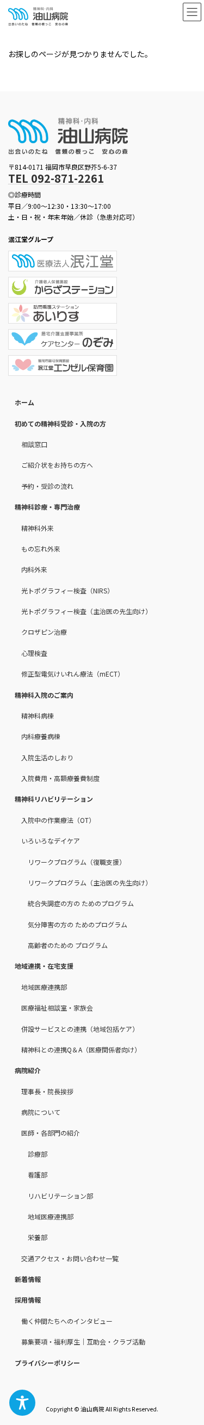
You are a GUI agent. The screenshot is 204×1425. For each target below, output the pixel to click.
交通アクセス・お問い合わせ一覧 (70, 1257)
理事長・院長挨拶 (47, 1090)
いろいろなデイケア (50, 840)
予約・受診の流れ (47, 486)
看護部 (37, 1174)
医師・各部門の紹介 (50, 1132)
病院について (40, 1112)
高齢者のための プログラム (68, 945)
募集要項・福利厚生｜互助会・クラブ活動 (83, 1341)
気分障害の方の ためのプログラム (77, 923)
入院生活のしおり (47, 756)
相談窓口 (34, 444)
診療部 (37, 1153)
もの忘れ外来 (40, 548)
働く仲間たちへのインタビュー (67, 1320)
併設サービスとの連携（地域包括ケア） (80, 1028)
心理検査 (34, 653)
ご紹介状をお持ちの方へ (57, 464)
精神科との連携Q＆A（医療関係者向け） (81, 1049)
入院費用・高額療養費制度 (60, 778)
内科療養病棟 (40, 736)
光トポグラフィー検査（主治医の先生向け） (86, 611)
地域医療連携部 (44, 987)
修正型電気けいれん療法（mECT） (72, 673)
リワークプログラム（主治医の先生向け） (90, 882)
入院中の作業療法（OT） (58, 820)
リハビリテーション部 (60, 1195)
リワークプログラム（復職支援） (77, 861)
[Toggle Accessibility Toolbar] (22, 1403)
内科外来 (34, 569)
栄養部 (37, 1237)
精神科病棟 (37, 715)
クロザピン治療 (44, 631)
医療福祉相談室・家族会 (57, 1007)
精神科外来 (37, 527)
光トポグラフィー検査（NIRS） (67, 589)
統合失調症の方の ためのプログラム (81, 903)
